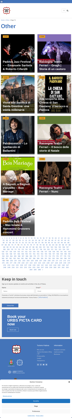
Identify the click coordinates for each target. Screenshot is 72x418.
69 (9, 245)
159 (61, 254)
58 (42, 243)
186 (26, 258)
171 (38, 256)
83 (53, 245)
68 (6, 245)
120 (48, 249)
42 (59, 240)
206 (36, 261)
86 (63, 245)
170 (34, 256)
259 (50, 267)
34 (33, 240)
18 (49, 238)
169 (31, 256)
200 (11, 261)
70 (12, 245)
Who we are (40, 349)
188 (34, 258)
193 (53, 258)
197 (69, 258)
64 (62, 243)
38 (46, 240)
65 (65, 243)
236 (21, 265)
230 (64, 263)
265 (35, 270)
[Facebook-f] (41, 365)
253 (25, 267)
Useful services (58, 352)
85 (60, 245)
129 (14, 252)
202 (19, 261)
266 (39, 270)
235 (17, 265)
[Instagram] (38, 365)
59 (46, 243)
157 (53, 254)
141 (61, 252)
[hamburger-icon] (64, 11)
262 (63, 267)
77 (34, 245)
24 (68, 238)
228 (56, 263)
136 (42, 252)
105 (59, 247)
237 (25, 265)
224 (39, 263)
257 (42, 267)
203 (23, 261)
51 (20, 243)
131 (22, 252)
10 (26, 238)
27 (10, 240)
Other (7, 20)
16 (43, 238)
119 (44, 249)
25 (3, 240)
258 (46, 267)
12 (31, 238)
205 (32, 261)
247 (67, 265)
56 (36, 243)
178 (65, 256)
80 (44, 245)
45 (68, 240)
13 (34, 238)
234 (13, 265)
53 (26, 243)
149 (22, 254)
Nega (36, 406)
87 (66, 245)
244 (54, 265)
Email (38, 287)
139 (53, 252)
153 (38, 254)
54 (29, 243)
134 (34, 252)
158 (57, 254)
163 (7, 256)
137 (46, 252)
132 (26, 252)
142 (65, 252)
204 (28, 261)
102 (48, 247)
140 (57, 252)
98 (33, 247)
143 (69, 252)
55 (33, 243)
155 (46, 254)
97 (30, 247)
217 (11, 263)
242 (46, 265)
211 (57, 261)
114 (26, 249)
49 (13, 243)
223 (35, 263)
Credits (39, 358)
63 (59, 243)
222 (31, 263)
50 (17, 243)
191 (46, 258)
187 (30, 258)
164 (11, 256)
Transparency (41, 360)
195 (61, 258)
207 (40, 261)
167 (23, 256)
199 (7, 261)
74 (25, 245)
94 (20, 247)
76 (31, 245)
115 (30, 249)
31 (23, 240)
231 (69, 263)
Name (4, 287)
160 (65, 254)
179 (69, 256)
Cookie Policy (31, 415)
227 (52, 263)
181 (7, 258)
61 (52, 243)
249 (9, 267)
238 (29, 265)
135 (38, 252)
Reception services (59, 349)
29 (17, 240)
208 (44, 261)
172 (42, 256)
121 (52, 249)
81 (47, 245)
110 (12, 249)
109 (8, 249)
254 (29, 267)
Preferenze (36, 411)
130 (18, 252)
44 (65, 240)
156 (50, 254)
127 (7, 252)
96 (27, 247)
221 (27, 263)
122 (56, 249)
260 (55, 267)
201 (15, 261)
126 (3, 252)
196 (65, 258)
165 (15, 256)
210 (53, 261)
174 (50, 256)
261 (59, 267)
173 (46, 256)
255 (34, 267)
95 (24, 247)
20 (56, 238)
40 (52, 240)
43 (62, 240)
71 (15, 245)
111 (15, 249)
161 (69, 254)
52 (23, 243)
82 (50, 245)
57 (39, 243)
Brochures (57, 354)
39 (49, 240)
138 (49, 252)
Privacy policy (39, 415)
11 (28, 238)
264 (31, 270)
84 (56, 245)
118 (41, 249)
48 (10, 243)
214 (68, 261)
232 (4, 265)
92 (14, 247)
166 (19, 256)
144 (3, 254)
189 (38, 258)
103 (52, 247)
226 (48, 263)
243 (50, 265)
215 (3, 263)
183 (14, 258)
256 (38, 267)
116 (34, 249)
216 (7, 263)
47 (7, 243)
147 (15, 254)
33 (29, 240)
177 (61, 256)
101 (44, 247)
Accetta (36, 401)
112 (19, 249)
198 (3, 261)
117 (37, 249)
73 (21, 245)
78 (37, 245)
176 (57, 256)
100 (40, 247)
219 (19, 263)
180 (3, 258)
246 (63, 265)
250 (13, 267)
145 (7, 254)
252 (21, 267)
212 (60, 261)
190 (42, 258)
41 (55, 240)
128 (10, 252)
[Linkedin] (46, 365)
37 (42, 240)
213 (64, 261)
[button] (69, 382)
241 (42, 265)
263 (67, 267)
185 (22, 258)
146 (11, 254)
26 (7, 240)
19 (52, 238)
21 (59, 238)
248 (4, 267)
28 (13, 240)
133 (30, 252)
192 (49, 258)
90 (7, 247)
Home (2, 20)
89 (4, 247)
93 (17, 247)
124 (64, 249)
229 (60, 263)
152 (34, 254)
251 (17, 267)
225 (43, 263)
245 (59, 265)
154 (42, 254)
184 (18, 258)
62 (55, 243)
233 (8, 265)
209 (49, 261)
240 (38, 265)
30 (20, 240)
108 (4, 249)
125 (67, 249)
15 (40, 238)
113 (23, 249)
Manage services (7, 396)
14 (37, 238)
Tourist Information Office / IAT (44, 353)
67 (2, 245)
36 (39, 240)
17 (46, 238)
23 (65, 238)
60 (49, 243)
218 (15, 263)
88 (69, 245)
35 (36, 240)
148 (18, 254)
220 (23, 263)
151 (30, 254)
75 (28, 245)
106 (63, 247)
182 (10, 258)
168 (27, 256)
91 (10, 247)
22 (62, 238)
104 (55, 247)
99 (37, 247)
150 (26, 254)
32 (26, 240)
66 (68, 243)
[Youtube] (44, 365)
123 (60, 249)
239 (34, 265)
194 (57, 258)
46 (3, 243)
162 (3, 256)
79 (40, 245)
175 (53, 256)
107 (67, 247)
